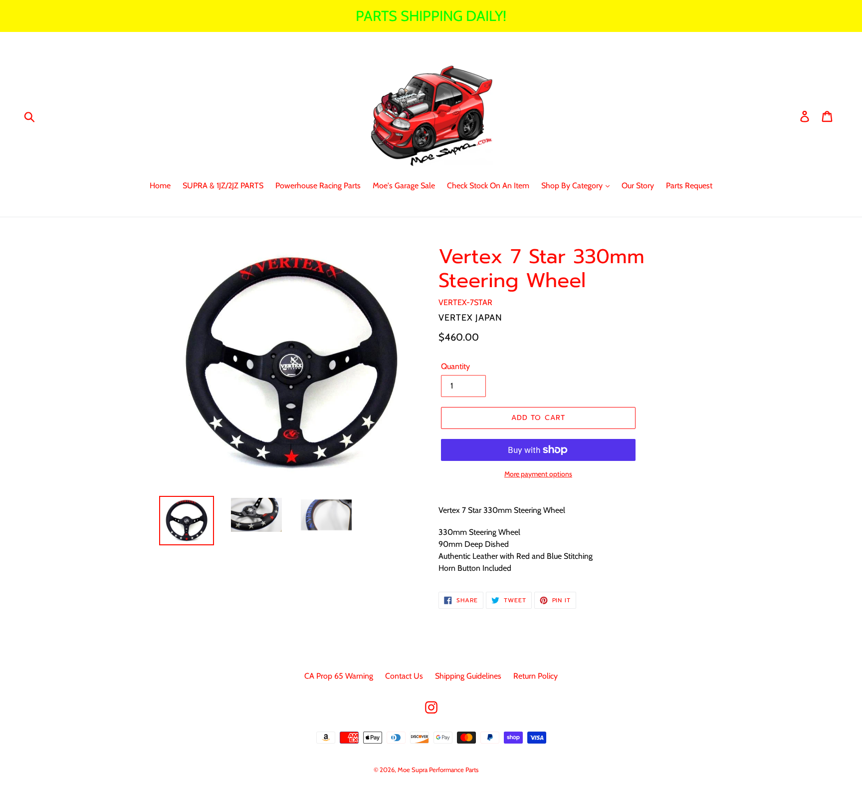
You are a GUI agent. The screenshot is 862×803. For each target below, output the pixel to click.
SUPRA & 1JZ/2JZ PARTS (223, 185)
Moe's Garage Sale (404, 185)
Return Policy (535, 676)
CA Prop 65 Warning (338, 676)
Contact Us (404, 676)
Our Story (638, 185)
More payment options (538, 473)
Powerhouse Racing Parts (318, 185)
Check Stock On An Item (488, 185)
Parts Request (689, 185)
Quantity (455, 366)
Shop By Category (573, 185)
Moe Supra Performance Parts (438, 770)
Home (160, 185)
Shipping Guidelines (468, 676)
